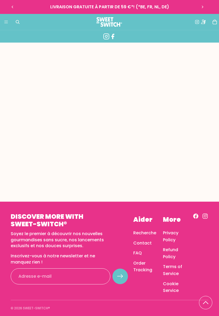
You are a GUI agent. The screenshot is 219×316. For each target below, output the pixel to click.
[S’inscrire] (120, 276)
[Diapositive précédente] (12, 7)
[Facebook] (113, 36)
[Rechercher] (18, 22)
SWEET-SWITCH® (36, 308)
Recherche (144, 233)
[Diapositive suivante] (202, 7)
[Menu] (6, 22)
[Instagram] (106, 36)
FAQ (137, 253)
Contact (142, 243)
